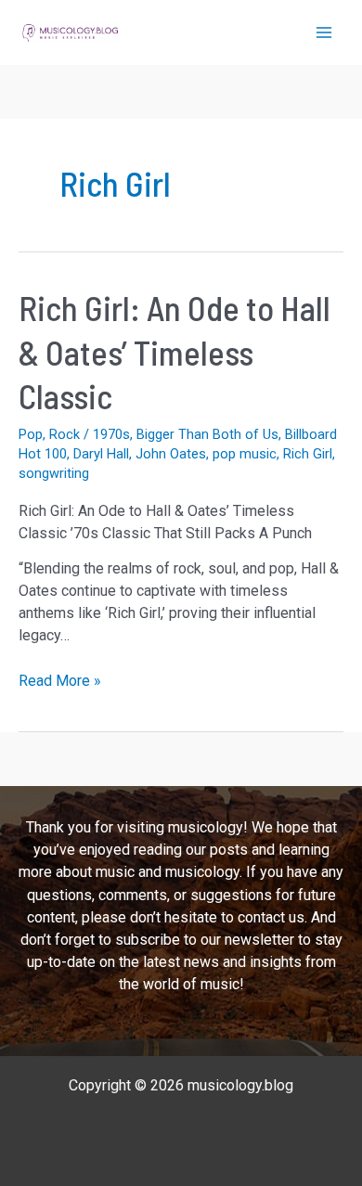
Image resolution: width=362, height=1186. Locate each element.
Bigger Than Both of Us (207, 434)
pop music (245, 453)
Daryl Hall (101, 453)
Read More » (60, 681)
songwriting (54, 473)
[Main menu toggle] (323, 32)
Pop (31, 434)
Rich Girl (307, 453)
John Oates (171, 453)
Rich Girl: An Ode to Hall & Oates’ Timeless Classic (174, 352)
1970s (111, 434)
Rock (64, 434)
